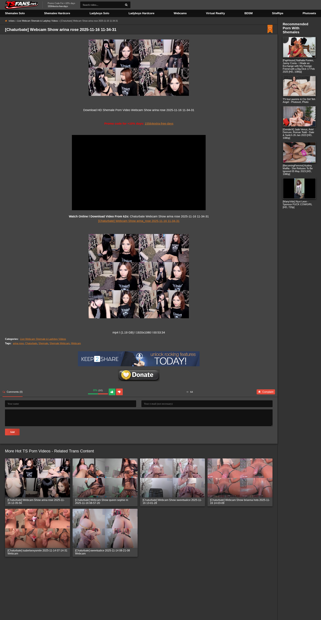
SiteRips (277, 13)
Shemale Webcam (59, 343)
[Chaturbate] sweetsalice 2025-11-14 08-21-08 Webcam (102, 552)
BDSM (248, 13)
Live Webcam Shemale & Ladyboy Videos (37, 21)
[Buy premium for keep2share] (139, 365)
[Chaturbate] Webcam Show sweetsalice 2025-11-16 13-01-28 (172, 501)
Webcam (76, 343)
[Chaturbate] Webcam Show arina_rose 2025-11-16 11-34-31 (139, 221)
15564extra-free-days (159, 123)
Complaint (267, 391)
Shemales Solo (15, 13)
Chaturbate (31, 343)
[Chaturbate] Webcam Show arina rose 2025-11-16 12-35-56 (36, 501)
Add (12, 432)
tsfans (12, 21)
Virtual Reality (215, 13)
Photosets (309, 13)
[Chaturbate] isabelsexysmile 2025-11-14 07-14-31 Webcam (37, 552)
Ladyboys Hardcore (141, 13)
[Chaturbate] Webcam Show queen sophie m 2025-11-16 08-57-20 (101, 501)
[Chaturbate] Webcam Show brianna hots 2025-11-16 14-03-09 (240, 501)
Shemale (43, 343)
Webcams (180, 13)
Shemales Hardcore (57, 13)
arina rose (18, 343)
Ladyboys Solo (99, 13)
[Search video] (126, 5)
